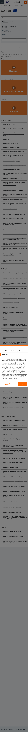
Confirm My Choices (7, 383)
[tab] (14, 354)
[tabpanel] (14, 370)
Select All (22, 383)
